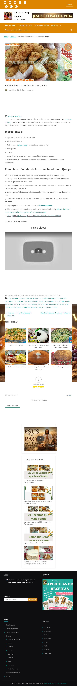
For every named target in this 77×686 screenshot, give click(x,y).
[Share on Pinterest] (6, 94)
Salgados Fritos (51, 307)
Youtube (47, 627)
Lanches (13, 37)
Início (6, 37)
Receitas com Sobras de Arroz (49, 304)
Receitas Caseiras (32, 295)
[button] (13, 116)
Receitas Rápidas (23, 307)
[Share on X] (6, 109)
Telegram (47, 653)
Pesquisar (7, 596)
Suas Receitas (10, 25)
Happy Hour (18, 301)
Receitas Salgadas (56, 295)
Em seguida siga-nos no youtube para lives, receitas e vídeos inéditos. (34, 216)
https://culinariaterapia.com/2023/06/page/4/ (27, 212)
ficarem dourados (46, 205)
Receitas (54, 25)
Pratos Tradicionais (62, 301)
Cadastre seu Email (41, 25)
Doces (10, 650)
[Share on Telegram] (6, 98)
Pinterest (47, 635)
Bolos (10, 643)
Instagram (47, 638)
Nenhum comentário (26, 90)
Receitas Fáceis (44, 295)
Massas (10, 658)
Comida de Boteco (33, 298)
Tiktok (46, 646)
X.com (46, 642)
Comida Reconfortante (51, 298)
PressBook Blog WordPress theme (55, 683)
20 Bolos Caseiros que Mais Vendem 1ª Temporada (37, 523)
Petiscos (16, 295)
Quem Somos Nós (25, 25)
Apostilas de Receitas (13, 30)
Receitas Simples (37, 307)
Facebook (47, 631)
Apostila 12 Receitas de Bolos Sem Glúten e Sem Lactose (38, 502)
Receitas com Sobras (28, 304)
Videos (6, 575)
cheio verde (22, 145)
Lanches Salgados (31, 301)
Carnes (10, 646)
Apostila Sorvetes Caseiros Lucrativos (37, 543)
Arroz (9, 298)
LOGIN (69, 4)
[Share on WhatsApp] (6, 102)
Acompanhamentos (14, 639)
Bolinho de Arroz (18, 298)
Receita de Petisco (12, 304)
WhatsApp (47, 650)
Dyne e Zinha (12, 90)
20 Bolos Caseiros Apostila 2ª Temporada (34, 481)
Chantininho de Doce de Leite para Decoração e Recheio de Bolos (35, 563)
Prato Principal (13, 669)
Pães (9, 661)
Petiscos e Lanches (46, 301)
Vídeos (26, 30)
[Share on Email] (6, 106)
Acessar (69, 395)
